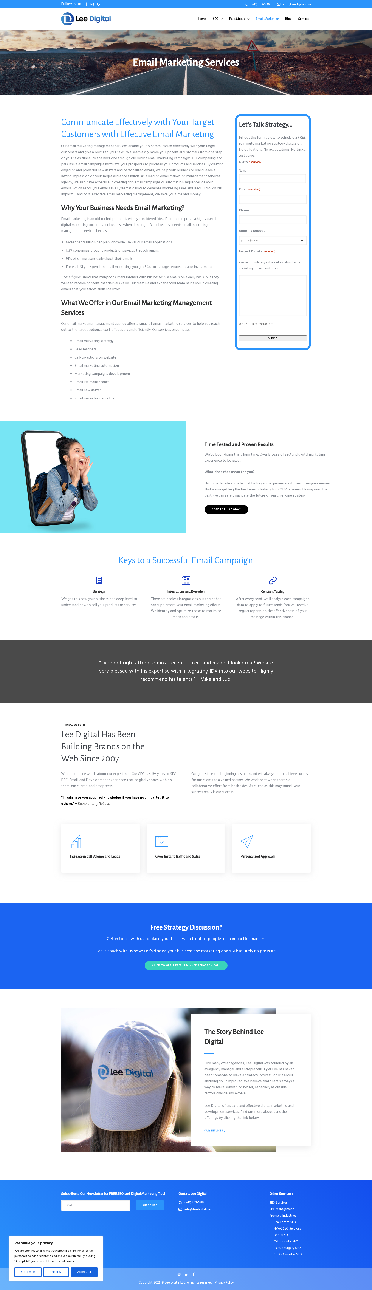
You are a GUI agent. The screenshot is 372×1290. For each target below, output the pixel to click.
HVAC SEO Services (287, 1228)
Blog (288, 18)
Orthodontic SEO (286, 1241)
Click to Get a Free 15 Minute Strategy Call (186, 965)
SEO (216, 18)
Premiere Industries (283, 1215)
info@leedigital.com (297, 4)
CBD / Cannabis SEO (288, 1254)
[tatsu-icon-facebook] (86, 4)
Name (243, 170)
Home (202, 18)
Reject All (56, 1272)
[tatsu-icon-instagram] (180, 1274)
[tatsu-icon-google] (98, 4)
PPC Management (282, 1209)
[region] (56, 1258)
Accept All (84, 1272)
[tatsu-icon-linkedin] (187, 1274)
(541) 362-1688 (261, 4)
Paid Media (237, 18)
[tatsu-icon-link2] (272, 580)
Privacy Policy (224, 1282)
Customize (28, 1272)
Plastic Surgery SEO (287, 1248)
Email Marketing (267, 18)
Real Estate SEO (285, 1222)
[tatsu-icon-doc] (186, 580)
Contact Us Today (226, 509)
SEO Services (279, 1202)
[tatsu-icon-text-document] (99, 580)
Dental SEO (282, 1235)
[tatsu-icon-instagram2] (92, 4)
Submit (272, 338)
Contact (303, 18)
